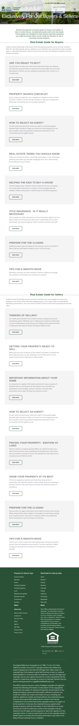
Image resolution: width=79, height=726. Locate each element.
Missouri (43, 579)
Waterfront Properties (20, 593)
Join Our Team (18, 618)
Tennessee (44, 596)
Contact (62, 3)
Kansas (43, 582)
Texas (42, 577)
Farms (16, 582)
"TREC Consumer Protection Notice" (52, 646)
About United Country (20, 613)
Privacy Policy (18, 630)
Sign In (16, 624)
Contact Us (17, 616)
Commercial (17, 599)
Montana (43, 585)
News (16, 621)
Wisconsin (44, 602)
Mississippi (44, 599)
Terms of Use (18, 632)
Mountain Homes (19, 596)
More (16, 605)
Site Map (17, 627)
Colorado (43, 588)
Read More (15, 80)
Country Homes (19, 577)
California (43, 593)
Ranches (17, 579)
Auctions (16, 602)
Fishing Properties (19, 588)
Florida (43, 591)
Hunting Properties (20, 585)
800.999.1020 (49, 651)
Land (15, 591)
